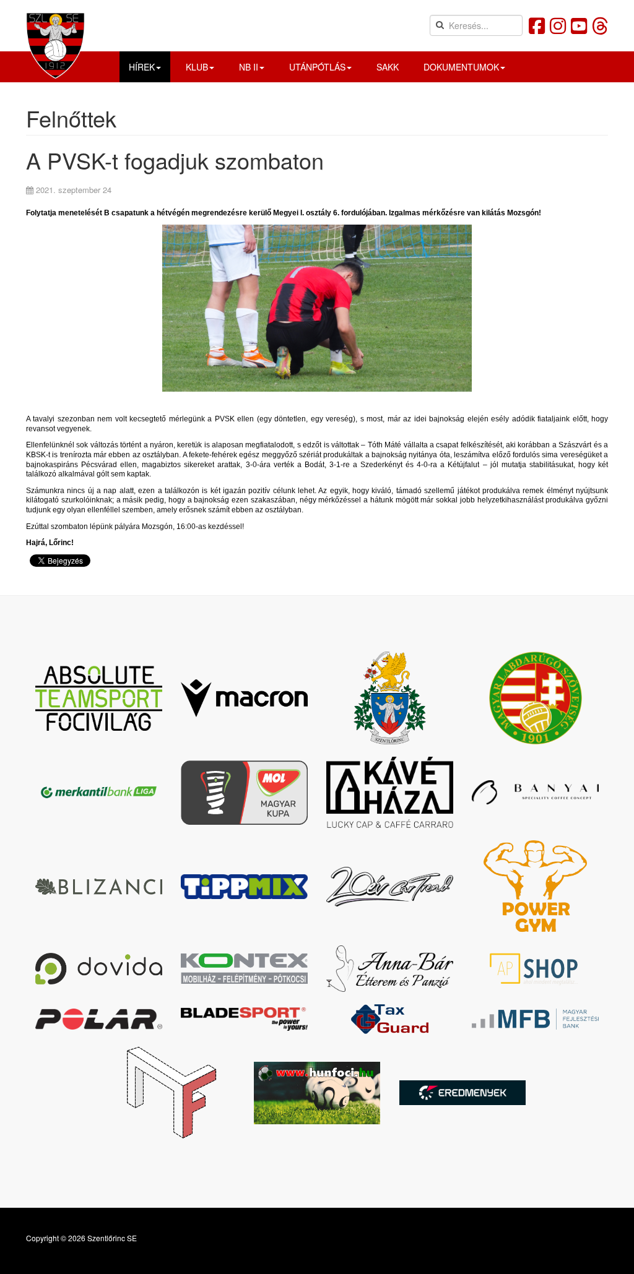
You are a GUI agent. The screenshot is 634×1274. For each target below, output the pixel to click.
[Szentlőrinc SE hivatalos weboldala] (55, 45)
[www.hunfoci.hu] (317, 1093)
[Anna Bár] (389, 968)
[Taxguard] (389, 1019)
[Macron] (244, 698)
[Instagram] (558, 25)
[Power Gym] (535, 886)
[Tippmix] (244, 886)
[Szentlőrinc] (389, 698)
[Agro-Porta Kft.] (535, 969)
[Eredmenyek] (462, 1092)
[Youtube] (579, 25)
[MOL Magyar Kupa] (244, 792)
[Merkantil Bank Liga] (98, 792)
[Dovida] (98, 968)
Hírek (142, 67)
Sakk (387, 67)
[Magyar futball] (171, 1092)
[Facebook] (537, 25)
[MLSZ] (535, 698)
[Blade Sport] (244, 1019)
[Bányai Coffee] (535, 792)
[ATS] (98, 698)
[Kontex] (244, 968)
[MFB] (535, 1019)
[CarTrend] (389, 886)
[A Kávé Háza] (389, 792)
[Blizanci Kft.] (98, 887)
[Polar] (98, 1019)
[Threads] (600, 25)
